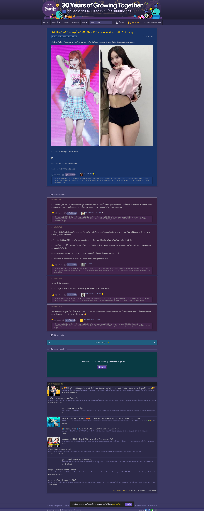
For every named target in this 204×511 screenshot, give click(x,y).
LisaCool (64, 423)
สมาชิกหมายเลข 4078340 (93, 212)
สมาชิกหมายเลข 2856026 (119, 298)
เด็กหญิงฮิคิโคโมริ (67, 464)
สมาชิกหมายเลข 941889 (55, 402)
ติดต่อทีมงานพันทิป (140, 506)
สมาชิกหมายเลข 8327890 (81, 178)
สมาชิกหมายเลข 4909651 (119, 219)
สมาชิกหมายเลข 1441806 (81, 324)
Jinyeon (64, 413)
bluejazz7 (76, 268)
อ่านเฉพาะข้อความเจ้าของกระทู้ (71, 510)
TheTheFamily (52, 484)
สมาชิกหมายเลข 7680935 (105, 300)
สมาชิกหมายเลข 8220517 (81, 217)
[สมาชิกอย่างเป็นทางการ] (94, 174)
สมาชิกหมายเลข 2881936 (131, 268)
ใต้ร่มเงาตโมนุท (93, 270)
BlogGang (50, 506)
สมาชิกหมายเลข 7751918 (91, 268)
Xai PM (64, 443)
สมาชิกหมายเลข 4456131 (76, 270)
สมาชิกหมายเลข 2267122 (91, 180)
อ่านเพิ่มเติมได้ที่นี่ (117, 504)
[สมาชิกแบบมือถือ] (102, 212)
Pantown (66, 506)
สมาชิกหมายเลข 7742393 (122, 324)
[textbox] (101, 22)
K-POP (54, 37)
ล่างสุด (57, 510)
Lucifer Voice (138, 178)
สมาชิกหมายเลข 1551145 (85, 219)
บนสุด (50, 510)
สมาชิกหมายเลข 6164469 (69, 392)
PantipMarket (58, 506)
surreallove (134, 219)
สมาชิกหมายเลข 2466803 (123, 217)
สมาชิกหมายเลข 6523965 (55, 474)
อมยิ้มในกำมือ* (102, 219)
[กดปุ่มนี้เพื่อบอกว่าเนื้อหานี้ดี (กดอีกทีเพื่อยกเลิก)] (54, 174)
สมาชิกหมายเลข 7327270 (92, 319)
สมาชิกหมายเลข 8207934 (101, 178)
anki (117, 300)
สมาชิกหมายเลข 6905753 (60, 217)
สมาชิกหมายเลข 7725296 (55, 454)
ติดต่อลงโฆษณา (152, 506)
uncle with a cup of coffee (112, 180)
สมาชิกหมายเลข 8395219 (60, 178)
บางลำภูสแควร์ (136, 298)
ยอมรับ (129, 504)
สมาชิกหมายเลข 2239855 (105, 326)
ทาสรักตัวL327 (88, 174)
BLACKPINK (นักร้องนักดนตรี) (67, 37)
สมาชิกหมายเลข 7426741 (102, 217)
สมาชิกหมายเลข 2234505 (132, 180)
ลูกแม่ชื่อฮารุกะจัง (73, 180)
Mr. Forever (88, 264)
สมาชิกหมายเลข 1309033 (93, 294)
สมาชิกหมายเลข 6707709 (122, 178)
